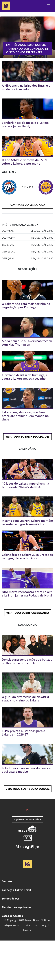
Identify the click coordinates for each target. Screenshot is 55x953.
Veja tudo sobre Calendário (27, 613)
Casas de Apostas (12, 916)
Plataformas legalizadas (16, 907)
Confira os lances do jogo (27, 204)
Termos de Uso (11, 898)
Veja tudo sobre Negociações (27, 436)
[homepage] (6, 5)
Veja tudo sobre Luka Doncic (28, 789)
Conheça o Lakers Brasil (16, 890)
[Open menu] (48, 5)
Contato (7, 881)
